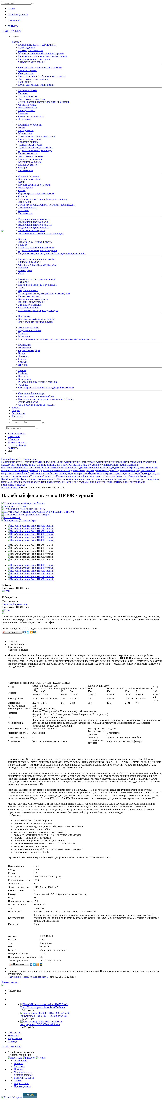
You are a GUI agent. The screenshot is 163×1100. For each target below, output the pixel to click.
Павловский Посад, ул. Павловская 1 (28, 976)
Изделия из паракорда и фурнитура (37, 284)
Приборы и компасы (29, 261)
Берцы (21, 353)
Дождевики (24, 201)
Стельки (22, 361)
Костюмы (23, 210)
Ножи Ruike (24, 347)
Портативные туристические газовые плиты (42, 56)
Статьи (18, 1080)
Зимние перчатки (27, 207)
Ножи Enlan (24, 344)
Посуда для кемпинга (30, 139)
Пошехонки (24, 81)
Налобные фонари (28, 164)
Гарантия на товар (24, 1077)
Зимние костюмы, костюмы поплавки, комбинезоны (46, 204)
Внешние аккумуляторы (31, 301)
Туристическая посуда (30, 144)
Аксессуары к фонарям (30, 156)
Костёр (22, 239)
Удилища (23, 384)
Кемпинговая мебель (29, 179)
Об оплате (13, 439)
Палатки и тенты (27, 90)
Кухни (21, 181)
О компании (14, 20)
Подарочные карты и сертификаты (37, 44)
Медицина (24, 336)
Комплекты (24, 379)
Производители (22, 1086)
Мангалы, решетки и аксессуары (36, 247)
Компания (13, 1035)
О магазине (14, 436)
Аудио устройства (28, 401)
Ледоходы (23, 356)
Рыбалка (23, 373)
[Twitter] (28, 632)
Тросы (21, 287)
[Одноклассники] (31, 632)
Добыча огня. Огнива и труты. (35, 241)
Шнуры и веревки (28, 290)
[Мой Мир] (34, 632)
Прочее (22, 370)
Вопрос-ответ (21, 1083)
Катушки (23, 376)
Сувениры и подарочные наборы (36, 396)
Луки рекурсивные (28, 327)
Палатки (23, 93)
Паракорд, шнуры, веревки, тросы (36, 279)
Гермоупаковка (26, 110)
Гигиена (22, 333)
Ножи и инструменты (30, 124)
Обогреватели (26, 73)
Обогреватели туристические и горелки (40, 67)
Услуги (16, 410)
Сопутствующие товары (31, 61)
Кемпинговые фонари (30, 161)
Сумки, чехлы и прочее (31, 116)
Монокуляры (25, 270)
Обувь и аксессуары (29, 350)
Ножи (21, 127)
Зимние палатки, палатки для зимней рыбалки (43, 101)
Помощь (12, 1041)
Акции (11, 8)
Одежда (22, 196)
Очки (21, 273)
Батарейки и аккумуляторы (33, 299)
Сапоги (22, 359)
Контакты (13, 25)
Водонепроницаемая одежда (33, 219)
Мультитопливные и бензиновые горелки (41, 53)
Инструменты (25, 130)
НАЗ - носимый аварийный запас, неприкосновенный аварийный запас (57, 339)
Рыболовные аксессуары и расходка (37, 381)
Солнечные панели (28, 307)
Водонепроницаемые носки (33, 221)
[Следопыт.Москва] (2, 231)
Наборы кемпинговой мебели (34, 184)
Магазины (19, 1066)
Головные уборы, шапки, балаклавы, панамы (42, 199)
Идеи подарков (26, 47)
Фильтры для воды (28, 176)
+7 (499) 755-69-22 (11, 31)
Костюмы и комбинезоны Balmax (36, 319)
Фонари (22, 167)
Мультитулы (25, 133)
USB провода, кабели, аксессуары (36, 404)
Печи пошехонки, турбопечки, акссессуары (42, 76)
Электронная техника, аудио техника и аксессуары (46, 399)
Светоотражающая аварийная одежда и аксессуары (46, 387)
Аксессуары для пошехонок (33, 79)
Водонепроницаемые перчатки (35, 224)
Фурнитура (24, 119)
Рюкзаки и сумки (27, 107)
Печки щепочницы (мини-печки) (36, 84)
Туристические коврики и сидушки (37, 250)
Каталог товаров (17, 433)
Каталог (16, 41)
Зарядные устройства (29, 304)
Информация (15, 1038)
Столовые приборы (28, 141)
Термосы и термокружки (31, 230)
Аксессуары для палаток (31, 99)
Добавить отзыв (10, 982)
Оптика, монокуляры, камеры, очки (37, 264)
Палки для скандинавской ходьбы (36, 259)
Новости (18, 1063)
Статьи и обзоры (17, 445)
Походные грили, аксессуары (34, 59)
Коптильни (24, 316)
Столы (21, 190)
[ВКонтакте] (24, 632)
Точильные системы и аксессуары (36, 136)
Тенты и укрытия (27, 96)
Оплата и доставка (18, 14)
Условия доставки (17, 442)
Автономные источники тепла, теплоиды (41, 233)
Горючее (22, 244)
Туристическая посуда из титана (35, 147)
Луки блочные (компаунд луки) (35, 321)
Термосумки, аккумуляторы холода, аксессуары (44, 293)
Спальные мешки (27, 104)
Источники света (27, 153)
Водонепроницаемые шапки (33, 227)
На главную (14, 1032)
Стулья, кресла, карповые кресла (36, 193)
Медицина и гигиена (29, 330)
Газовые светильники (30, 159)
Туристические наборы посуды (35, 150)
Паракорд (23, 281)
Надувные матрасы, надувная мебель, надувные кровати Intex (52, 253)
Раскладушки (25, 187)
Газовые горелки (27, 70)
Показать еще (25, 170)
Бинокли (23, 267)
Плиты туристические (30, 50)
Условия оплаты (23, 1072)
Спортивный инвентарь (31, 393)
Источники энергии (29, 296)
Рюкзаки (23, 113)
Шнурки (23, 364)
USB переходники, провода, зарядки (38, 310)
